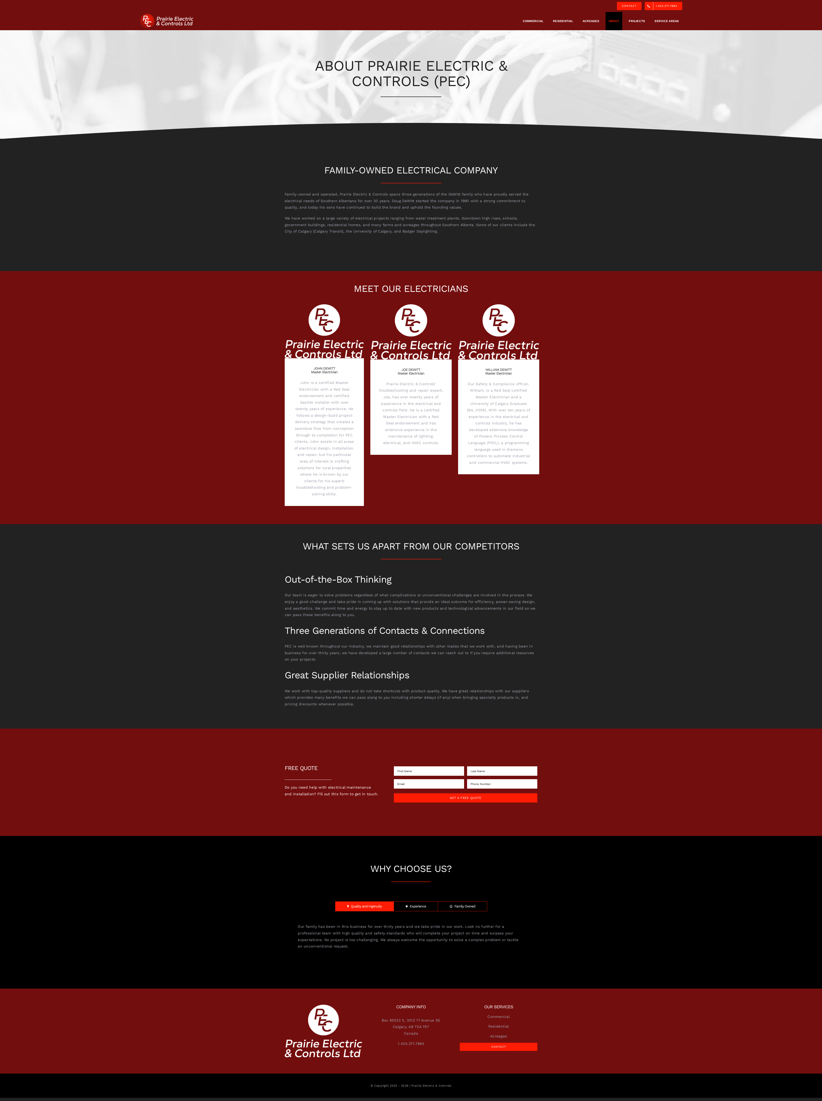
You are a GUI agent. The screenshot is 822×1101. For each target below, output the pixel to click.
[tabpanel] (411, 936)
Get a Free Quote (465, 798)
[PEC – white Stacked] (323, 1006)
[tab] (364, 906)
